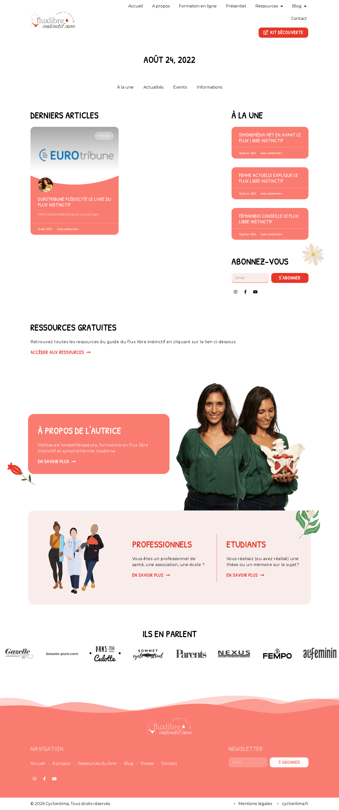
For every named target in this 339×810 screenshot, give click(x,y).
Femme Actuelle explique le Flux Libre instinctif (268, 178)
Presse (147, 763)
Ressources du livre (97, 763)
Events (180, 87)
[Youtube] (255, 292)
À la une (125, 87)
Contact (299, 18)
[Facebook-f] (245, 292)
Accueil (135, 6)
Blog (297, 6)
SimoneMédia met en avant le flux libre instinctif (270, 137)
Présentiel (236, 6)
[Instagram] (235, 292)
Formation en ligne (198, 6)
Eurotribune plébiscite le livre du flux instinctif (74, 202)
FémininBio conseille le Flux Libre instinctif (269, 218)
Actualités (153, 87)
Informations (209, 87)
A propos (161, 6)
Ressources (266, 6)
